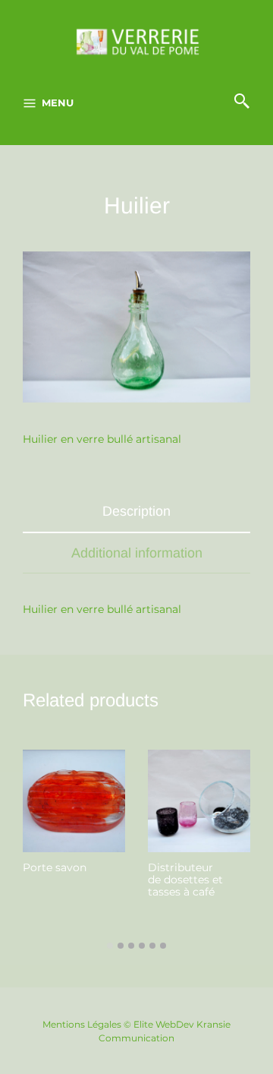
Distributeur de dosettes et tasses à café (185, 880)
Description (136, 511)
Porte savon (54, 867)
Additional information (136, 553)
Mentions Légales (81, 1024)
